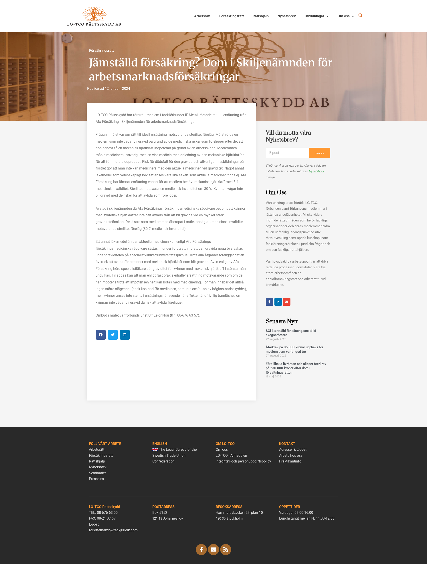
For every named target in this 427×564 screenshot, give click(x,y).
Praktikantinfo (290, 461)
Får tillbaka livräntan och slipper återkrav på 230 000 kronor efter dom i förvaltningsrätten (296, 368)
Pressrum (96, 479)
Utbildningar (314, 16)
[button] (101, 335)
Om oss (344, 16)
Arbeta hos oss (290, 455)
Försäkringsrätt (231, 16)
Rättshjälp (261, 16)
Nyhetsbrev (287, 16)
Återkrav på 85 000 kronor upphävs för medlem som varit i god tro (294, 349)
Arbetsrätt (202, 16)
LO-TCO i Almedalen (231, 455)
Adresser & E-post (292, 449)
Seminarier (97, 473)
